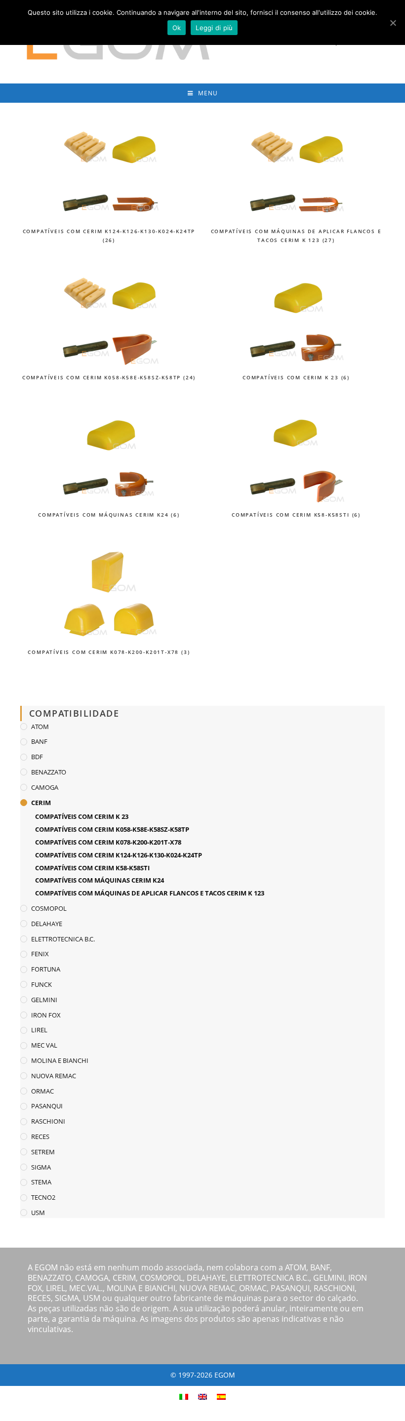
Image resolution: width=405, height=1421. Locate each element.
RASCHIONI (48, 1121)
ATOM (40, 726)
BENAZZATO (48, 772)
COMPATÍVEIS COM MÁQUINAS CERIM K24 (99, 880)
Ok (176, 28)
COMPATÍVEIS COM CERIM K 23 (81, 816)
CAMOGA (44, 787)
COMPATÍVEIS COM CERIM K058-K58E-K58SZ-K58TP (112, 829)
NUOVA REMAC (53, 1075)
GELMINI (44, 999)
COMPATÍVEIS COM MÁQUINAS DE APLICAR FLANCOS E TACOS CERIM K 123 (149, 893)
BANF (39, 741)
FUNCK (41, 984)
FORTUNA (45, 969)
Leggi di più (214, 28)
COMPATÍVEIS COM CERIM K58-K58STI (92, 867)
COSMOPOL (49, 908)
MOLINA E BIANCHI (59, 1060)
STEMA (41, 1181)
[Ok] (393, 23)
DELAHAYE (46, 923)
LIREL (39, 1029)
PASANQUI (47, 1105)
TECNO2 (43, 1197)
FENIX (40, 953)
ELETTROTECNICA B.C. (63, 938)
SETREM (43, 1151)
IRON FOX (46, 1015)
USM (38, 1212)
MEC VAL (44, 1045)
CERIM (41, 802)
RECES (40, 1136)
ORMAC (42, 1091)
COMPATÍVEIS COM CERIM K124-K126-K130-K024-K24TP (118, 855)
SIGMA (41, 1167)
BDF (37, 756)
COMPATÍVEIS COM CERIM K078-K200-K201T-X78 (108, 842)
